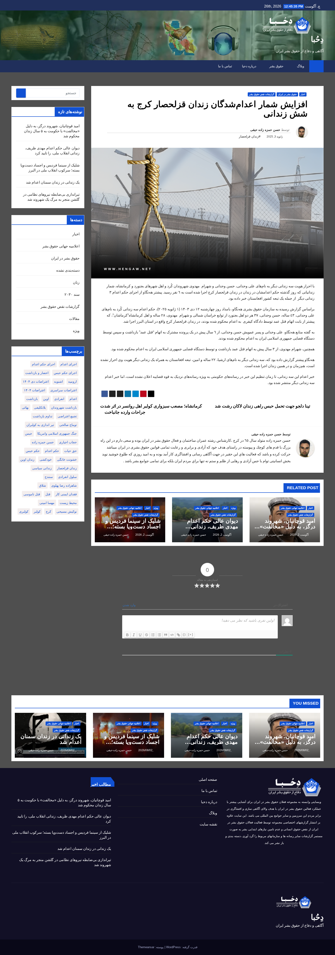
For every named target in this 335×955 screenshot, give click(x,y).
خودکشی (46, 459)
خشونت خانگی (67, 459)
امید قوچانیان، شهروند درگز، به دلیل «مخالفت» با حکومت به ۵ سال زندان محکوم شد (52, 131)
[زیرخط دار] (140, 635)
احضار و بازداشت (37, 373)
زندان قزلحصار (67, 468)
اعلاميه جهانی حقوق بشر (292, 508)
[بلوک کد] (172, 635)
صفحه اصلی (208, 779)
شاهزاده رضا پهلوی (64, 485)
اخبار (303, 94)
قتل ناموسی (31, 494)
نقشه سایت (208, 824)
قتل (47, 494)
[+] (190, 634)
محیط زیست (68, 503)
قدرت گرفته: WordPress (181, 947)
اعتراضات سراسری (63, 390)
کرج (48, 511)
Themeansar (146, 947)
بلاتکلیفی (40, 407)
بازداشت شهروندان (64, 407)
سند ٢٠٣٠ (72, 294)
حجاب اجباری (68, 442)
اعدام (73, 399)
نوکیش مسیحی (67, 511)
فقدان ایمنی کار (66, 494)
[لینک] (178, 635)
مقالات (74, 319)
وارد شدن (130, 605)
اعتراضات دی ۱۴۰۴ (36, 381)
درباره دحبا (249, 66)
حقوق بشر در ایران (287, 94)
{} (184, 634)
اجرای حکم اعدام (43, 364)
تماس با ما (225, 66)
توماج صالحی (68, 425)
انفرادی (59, 399)
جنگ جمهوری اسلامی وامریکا (57, 433)
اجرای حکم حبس (65, 373)
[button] (14, 66)
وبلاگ (300, 66)
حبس (28, 433)
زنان (76, 282)
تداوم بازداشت (42, 416)
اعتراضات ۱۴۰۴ (34, 390)
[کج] (134, 635)
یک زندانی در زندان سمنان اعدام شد (53, 182)
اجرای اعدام (68, 364)
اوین (46, 399)
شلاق (42, 485)
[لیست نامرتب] (159, 635)
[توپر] (127, 635)
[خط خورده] (146, 635)
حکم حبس (33, 451)
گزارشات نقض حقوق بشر (261, 94)
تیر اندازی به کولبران (40, 425)
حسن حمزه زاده (43, 442)
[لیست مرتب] (153, 635)
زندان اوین (27, 459)
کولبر (37, 511)
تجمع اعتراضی (67, 416)
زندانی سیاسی (42, 468)
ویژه (233, 508)
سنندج (49, 477)
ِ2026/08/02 (301, 750)
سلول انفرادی (67, 477)
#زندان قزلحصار (249, 136)
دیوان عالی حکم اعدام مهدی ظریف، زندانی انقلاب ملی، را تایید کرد (211, 526)
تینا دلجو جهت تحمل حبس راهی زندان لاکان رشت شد (263, 406)
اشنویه (58, 381)
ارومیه (72, 381)
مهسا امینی (46, 503)
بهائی (25, 407)
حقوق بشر (275, 66)
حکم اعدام (52, 451)
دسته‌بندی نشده (68, 270)
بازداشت (32, 399)
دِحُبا (317, 39)
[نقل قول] (165, 635)
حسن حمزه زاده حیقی (265, 130)
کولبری (23, 511)
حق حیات (70, 451)
